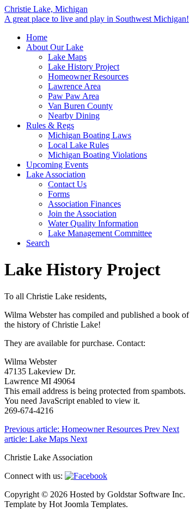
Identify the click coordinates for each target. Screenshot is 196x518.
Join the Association (82, 213)
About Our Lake (54, 47)
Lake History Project (83, 66)
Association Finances (84, 203)
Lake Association (55, 174)
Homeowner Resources (88, 76)
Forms (59, 194)
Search (38, 243)
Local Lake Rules (78, 145)
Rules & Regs (50, 125)
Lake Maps (67, 56)
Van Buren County (80, 105)
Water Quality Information (93, 223)
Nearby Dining (74, 115)
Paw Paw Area (73, 96)
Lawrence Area (74, 86)
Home (36, 37)
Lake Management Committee (100, 233)
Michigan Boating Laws (89, 135)
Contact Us (67, 184)
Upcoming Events (57, 164)
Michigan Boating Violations (97, 154)
